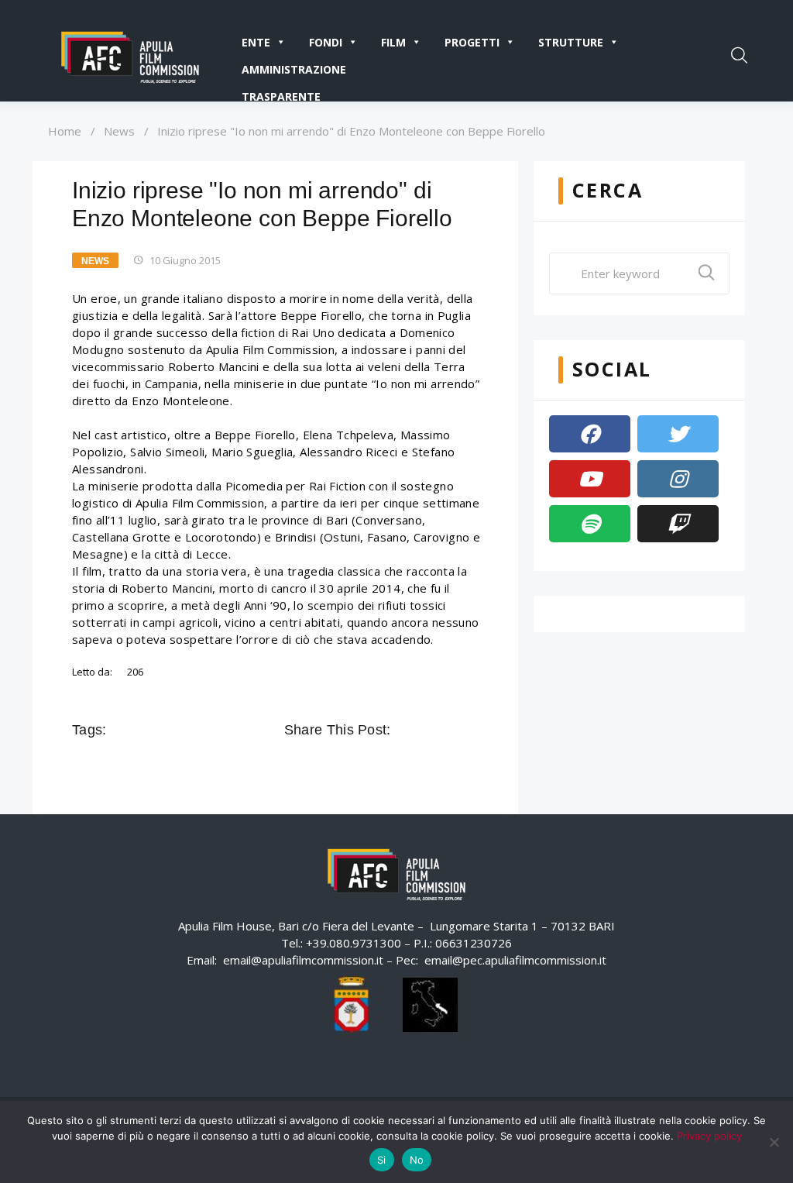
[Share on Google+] (448, 730)
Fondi (325, 42)
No (417, 1160)
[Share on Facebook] (405, 730)
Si (381, 1160)
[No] (773, 1142)
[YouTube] (589, 478)
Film (393, 42)
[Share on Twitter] (427, 730)
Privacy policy (709, 1136)
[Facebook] (589, 433)
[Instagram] (678, 478)
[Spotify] (589, 523)
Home (64, 131)
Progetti (472, 42)
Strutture (570, 42)
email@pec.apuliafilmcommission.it (515, 960)
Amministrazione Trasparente (294, 72)
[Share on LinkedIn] (470, 730)
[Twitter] (678, 433)
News (119, 131)
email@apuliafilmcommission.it (303, 960)
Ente (256, 42)
